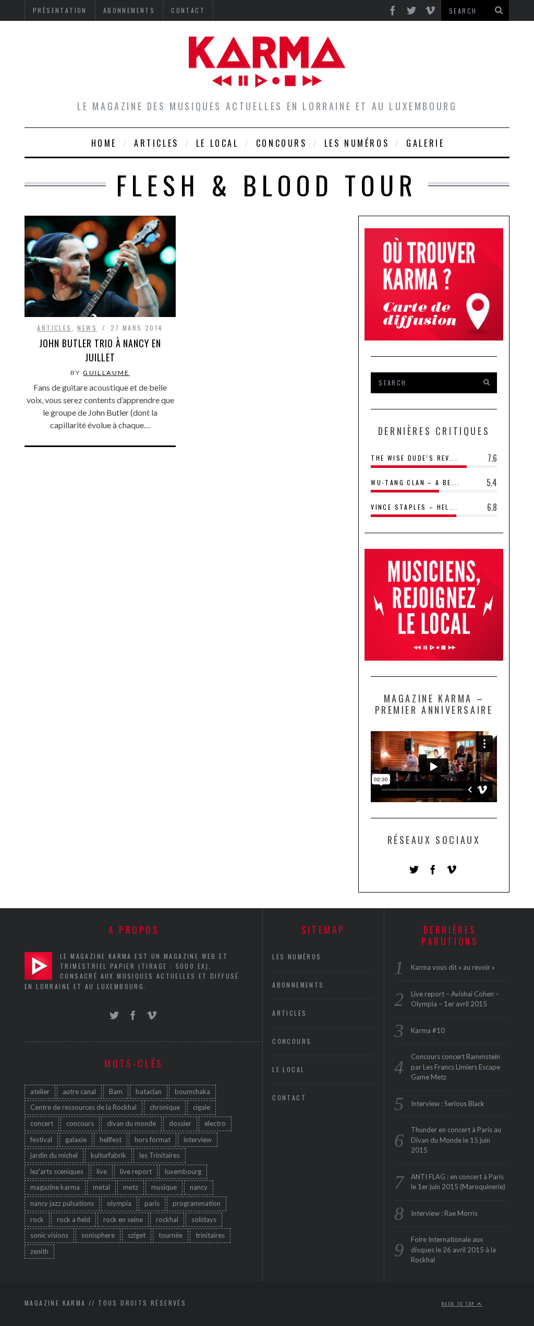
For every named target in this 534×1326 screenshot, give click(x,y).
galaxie (76, 1139)
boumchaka (192, 1091)
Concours (281, 143)
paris (152, 1203)
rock (37, 1219)
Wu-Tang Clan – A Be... (415, 482)
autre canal (79, 1091)
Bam (116, 1091)
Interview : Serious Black (447, 1103)
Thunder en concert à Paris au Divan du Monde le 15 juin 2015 (456, 1139)
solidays (203, 1219)
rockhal (167, 1219)
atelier (40, 1091)
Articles (156, 143)
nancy (199, 1187)
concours (80, 1123)
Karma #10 (428, 1030)
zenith (39, 1251)
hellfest (111, 1139)
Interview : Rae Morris (444, 1213)
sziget (136, 1235)
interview (198, 1139)
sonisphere (98, 1235)
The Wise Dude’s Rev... (414, 457)
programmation (197, 1203)
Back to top (459, 1303)
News (87, 327)
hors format (153, 1139)
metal (101, 1187)
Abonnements (298, 984)
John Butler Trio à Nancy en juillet (100, 350)
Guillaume (106, 373)
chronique (165, 1107)
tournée (171, 1235)
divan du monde (131, 1123)
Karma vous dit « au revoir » (453, 967)
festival (41, 1139)
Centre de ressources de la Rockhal (83, 1107)
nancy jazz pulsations (62, 1203)
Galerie (425, 143)
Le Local (217, 143)
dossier (180, 1123)
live (101, 1171)
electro (215, 1123)
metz (130, 1187)
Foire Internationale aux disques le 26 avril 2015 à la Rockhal (453, 1249)
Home (104, 143)
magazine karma (55, 1187)
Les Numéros (357, 143)
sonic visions (49, 1235)
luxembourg (183, 1171)
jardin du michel (54, 1155)
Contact (289, 1097)
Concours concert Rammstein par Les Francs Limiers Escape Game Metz (455, 1066)
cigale (201, 1107)
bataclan (149, 1091)
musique (164, 1187)
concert (41, 1123)
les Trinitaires (159, 1155)
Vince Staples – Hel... (414, 506)
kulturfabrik (108, 1155)
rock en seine (123, 1219)
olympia (119, 1203)
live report (136, 1171)
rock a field (73, 1219)
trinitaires (210, 1235)
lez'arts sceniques (56, 1171)
